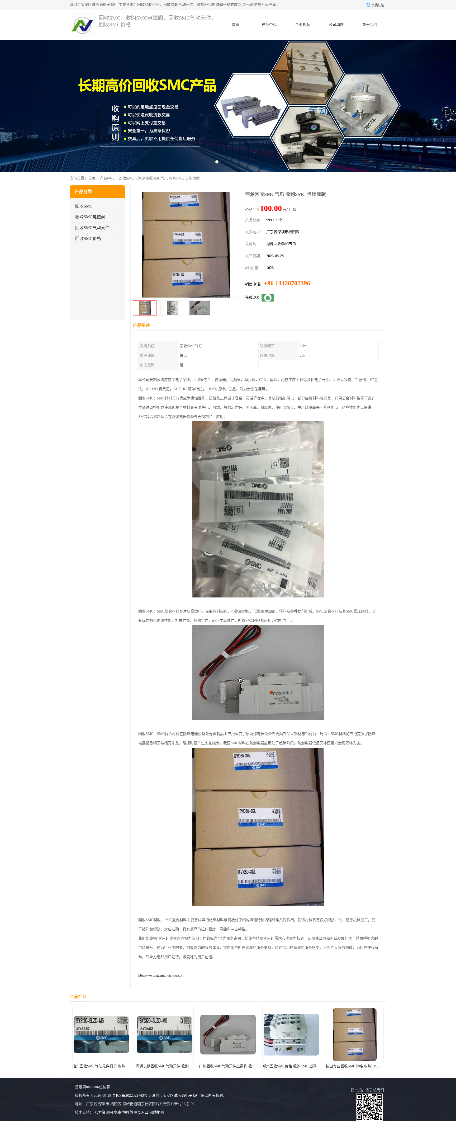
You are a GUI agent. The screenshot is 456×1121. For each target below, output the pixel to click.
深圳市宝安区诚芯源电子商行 (176, 1096)
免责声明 (121, 1112)
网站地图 (156, 1112)
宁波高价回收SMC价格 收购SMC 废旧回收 (360, 1066)
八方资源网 (103, 1112)
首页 (235, 25)
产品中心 (269, 25)
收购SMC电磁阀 (90, 217)
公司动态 (336, 25)
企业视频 (302, 25)
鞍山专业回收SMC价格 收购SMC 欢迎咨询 (296, 1066)
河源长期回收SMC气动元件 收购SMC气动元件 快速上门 (118, 1066)
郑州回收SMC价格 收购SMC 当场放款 (230, 1066)
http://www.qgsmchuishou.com (161, 975)
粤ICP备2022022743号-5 (131, 1096)
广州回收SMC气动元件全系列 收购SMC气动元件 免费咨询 (183, 1066)
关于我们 (369, 25)
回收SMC (126, 178)
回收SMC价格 (88, 238)
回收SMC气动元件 (92, 227)
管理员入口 (139, 1112)
